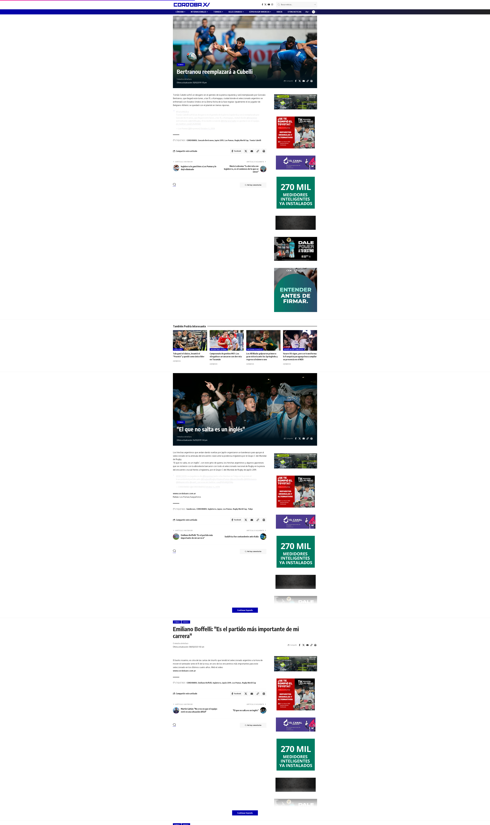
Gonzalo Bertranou (206, 140)
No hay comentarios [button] (254, 185)
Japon (219, 509)
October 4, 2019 (212, 487)
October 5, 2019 (207, 128)
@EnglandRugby (208, 479)
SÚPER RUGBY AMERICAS (293, 349)
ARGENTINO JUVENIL (219, 349)
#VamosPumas (223, 479)
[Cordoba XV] (191, 4)
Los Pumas (229, 140)
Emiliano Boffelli (205, 683)
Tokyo (250, 509)
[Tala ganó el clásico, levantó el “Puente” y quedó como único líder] (190, 340)
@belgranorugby (228, 121)
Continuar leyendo (245, 610)
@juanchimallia (237, 479)
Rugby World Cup (241, 140)
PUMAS (180, 64)
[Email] (303, 81)
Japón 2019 (219, 140)
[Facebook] (262, 4)
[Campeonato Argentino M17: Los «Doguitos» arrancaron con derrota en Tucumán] (227, 340)
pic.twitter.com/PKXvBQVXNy (219, 482)
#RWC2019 (181, 476)
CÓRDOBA (178, 349)
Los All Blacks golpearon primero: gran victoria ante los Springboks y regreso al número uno (262, 356)
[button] (307, 12)
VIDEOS (186, 622)
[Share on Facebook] (295, 81)
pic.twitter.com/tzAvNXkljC (188, 124)
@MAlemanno (250, 479)
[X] (265, 4)
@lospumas (252, 118)
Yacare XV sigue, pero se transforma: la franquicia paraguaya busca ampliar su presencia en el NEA (300, 356)
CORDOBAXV (192, 140)
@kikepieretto (182, 482)
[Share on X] (299, 81)
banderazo (191, 509)
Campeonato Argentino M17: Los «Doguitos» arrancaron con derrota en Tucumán (226, 356)
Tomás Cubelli (255, 140)
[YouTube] (269, 4)
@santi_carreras (197, 482)
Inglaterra (212, 509)
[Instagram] (272, 4)
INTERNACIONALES (254, 349)
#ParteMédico (182, 111)
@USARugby (195, 121)
